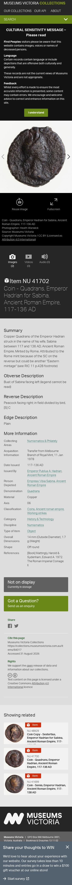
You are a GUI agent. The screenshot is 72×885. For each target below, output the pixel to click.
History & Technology (40, 519)
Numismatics (35, 525)
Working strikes (37, 513)
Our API (40, 11)
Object (31, 531)
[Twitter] (16, 627)
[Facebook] (10, 627)
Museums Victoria (34, 3)
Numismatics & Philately (42, 441)
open (30, 665)
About (56, 11)
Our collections (17, 11)
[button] (36, 19)
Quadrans (33, 491)
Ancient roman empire (50, 509)
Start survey (16, 878)
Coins (31, 509)
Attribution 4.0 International (18, 239)
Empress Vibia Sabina (41, 481)
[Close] (67, 847)
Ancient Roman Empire (41, 475)
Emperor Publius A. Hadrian (44, 471)
